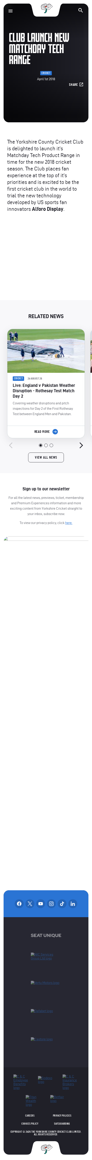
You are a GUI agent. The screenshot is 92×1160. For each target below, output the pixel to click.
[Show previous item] (10, 445)
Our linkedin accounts (72, 903)
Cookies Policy (29, 1123)
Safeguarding (62, 1123)
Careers (29, 1115)
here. (68, 523)
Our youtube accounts (40, 903)
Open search (80, 10)
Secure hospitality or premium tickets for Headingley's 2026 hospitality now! (46, 260)
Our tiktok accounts (62, 903)
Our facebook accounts (19, 903)
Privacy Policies (62, 1115)
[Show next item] (81, 445)
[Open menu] (10, 11)
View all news (46, 457)
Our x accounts (29, 903)
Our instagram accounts (51, 903)
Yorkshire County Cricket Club (46, 8)
